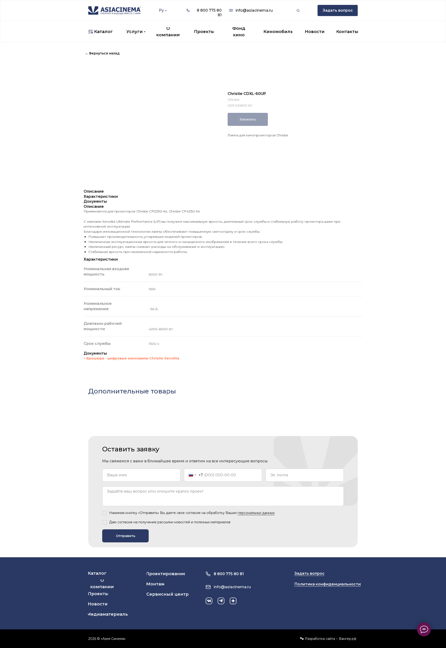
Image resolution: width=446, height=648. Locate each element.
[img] (114, 10)
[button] (338, 10)
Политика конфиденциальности (327, 584)
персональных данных (256, 513)
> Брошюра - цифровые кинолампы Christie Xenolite (131, 358)
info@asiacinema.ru (254, 10)
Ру (161, 10)
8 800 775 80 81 (229, 574)
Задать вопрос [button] (309, 573)
